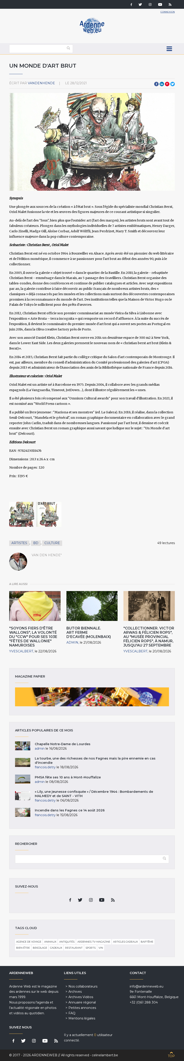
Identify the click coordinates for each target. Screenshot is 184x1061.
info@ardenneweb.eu (146, 986)
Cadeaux (56, 947)
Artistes (19, 543)
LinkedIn (162, 84)
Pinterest (167, 84)
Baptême (147, 941)
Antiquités (66, 941)
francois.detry (45, 767)
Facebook (156, 84)
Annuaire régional (82, 1002)
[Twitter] (140, 5)
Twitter (172, 84)
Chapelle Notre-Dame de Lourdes (62, 744)
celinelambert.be (105, 1055)
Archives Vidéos (80, 997)
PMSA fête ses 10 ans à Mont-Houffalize (68, 777)
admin (72, 642)
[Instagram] (150, 5)
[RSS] (170, 5)
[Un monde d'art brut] (21, 514)
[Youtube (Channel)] (160, 5)
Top (171, 1056)
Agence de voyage (28, 941)
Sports (90, 947)
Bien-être (23, 947)
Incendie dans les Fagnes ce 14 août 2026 (70, 810)
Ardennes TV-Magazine (93, 941)
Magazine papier (92, 696)
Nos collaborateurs (82, 986)
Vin (101, 947)
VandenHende (41, 83)
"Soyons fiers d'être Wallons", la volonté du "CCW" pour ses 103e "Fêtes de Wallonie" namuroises (33, 637)
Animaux (50, 941)
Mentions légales (81, 1018)
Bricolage (40, 947)
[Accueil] (92, 34)
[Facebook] (131, 5)
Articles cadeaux (125, 941)
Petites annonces (82, 1008)
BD (35, 543)
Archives (75, 992)
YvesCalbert (21, 651)
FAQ (71, 1013)
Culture (52, 543)
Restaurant (74, 947)
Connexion (167, 11)
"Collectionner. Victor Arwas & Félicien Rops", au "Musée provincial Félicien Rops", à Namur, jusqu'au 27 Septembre (148, 637)
